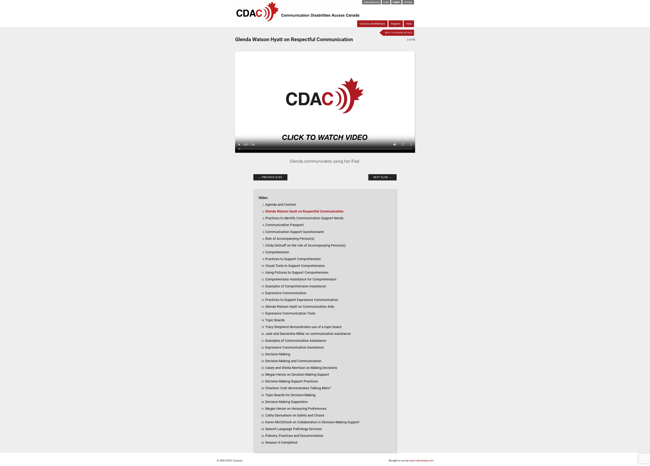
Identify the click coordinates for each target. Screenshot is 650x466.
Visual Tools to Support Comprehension (295, 266)
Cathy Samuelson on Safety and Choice (294, 415)
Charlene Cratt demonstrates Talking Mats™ (298, 388)
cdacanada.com (371, 2)
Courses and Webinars (372, 23)
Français (408, 2)
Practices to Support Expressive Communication (301, 300)
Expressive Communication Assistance (294, 347)
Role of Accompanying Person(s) (289, 239)
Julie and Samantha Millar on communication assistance (308, 334)
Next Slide (382, 177)
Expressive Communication (285, 293)
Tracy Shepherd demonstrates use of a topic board (303, 327)
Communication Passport (284, 225)
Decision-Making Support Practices (291, 381)
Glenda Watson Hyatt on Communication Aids (299, 307)
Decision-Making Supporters (286, 402)
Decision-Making (277, 354)
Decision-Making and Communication (293, 361)
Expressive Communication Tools (290, 313)
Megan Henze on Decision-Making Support (297, 375)
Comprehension (277, 252)
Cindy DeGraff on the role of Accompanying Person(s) (305, 245)
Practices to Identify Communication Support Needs (304, 218)
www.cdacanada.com (421, 460)
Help (408, 23)
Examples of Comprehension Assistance (295, 286)
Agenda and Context (280, 205)
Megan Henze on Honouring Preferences (295, 409)
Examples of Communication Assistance (295, 341)
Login (386, 2)
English (396, 2)
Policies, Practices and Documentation (294, 436)
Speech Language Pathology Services (293, 429)
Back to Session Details (398, 33)
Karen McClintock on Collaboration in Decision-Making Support (312, 422)
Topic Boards (275, 320)
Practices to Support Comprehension (293, 259)
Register (395, 23)
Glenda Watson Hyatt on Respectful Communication (304, 211)
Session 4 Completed (281, 442)
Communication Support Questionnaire (294, 232)
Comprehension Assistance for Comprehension (300, 279)
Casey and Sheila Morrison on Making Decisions (301, 368)
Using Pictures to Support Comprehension (296, 273)
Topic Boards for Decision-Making (290, 395)
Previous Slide (270, 177)
